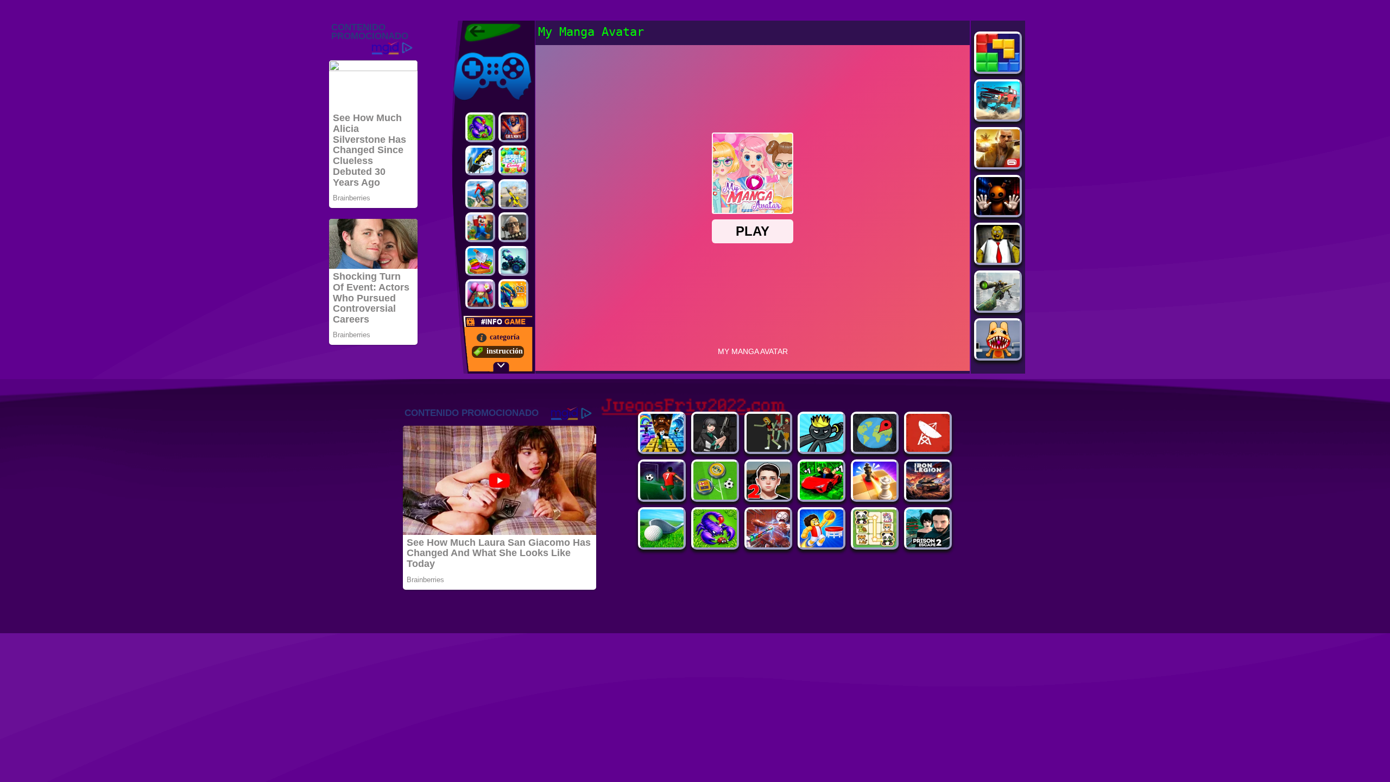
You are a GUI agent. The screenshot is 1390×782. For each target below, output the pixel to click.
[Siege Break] (662, 496)
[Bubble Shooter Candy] (513, 160)
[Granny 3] (513, 127)
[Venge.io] (480, 294)
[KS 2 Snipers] (998, 307)
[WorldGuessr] (874, 448)
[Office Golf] (662, 544)
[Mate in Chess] (874, 496)
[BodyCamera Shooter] (715, 544)
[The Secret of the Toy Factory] (998, 212)
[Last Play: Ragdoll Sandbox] (513, 227)
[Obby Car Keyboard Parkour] (821, 496)
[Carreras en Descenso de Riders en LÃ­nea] (480, 194)
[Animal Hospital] (998, 355)
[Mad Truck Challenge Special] (513, 261)
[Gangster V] (998, 164)
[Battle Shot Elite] (480, 127)
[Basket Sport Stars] (821, 544)
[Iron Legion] (928, 496)
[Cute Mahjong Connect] (874, 544)
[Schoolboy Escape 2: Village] (768, 496)
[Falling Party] (480, 227)
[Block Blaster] (998, 68)
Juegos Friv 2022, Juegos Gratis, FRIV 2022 (485, 32)
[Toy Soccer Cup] (715, 496)
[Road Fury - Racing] (998, 116)
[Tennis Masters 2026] (715, 448)
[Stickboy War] (821, 448)
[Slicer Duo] (480, 261)
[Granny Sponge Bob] (998, 259)
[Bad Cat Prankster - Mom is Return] (928, 544)
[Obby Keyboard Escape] (662, 448)
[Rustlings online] (928, 448)
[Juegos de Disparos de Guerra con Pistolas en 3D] (513, 194)
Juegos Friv (470, 50)
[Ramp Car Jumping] (480, 160)
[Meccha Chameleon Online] (768, 544)
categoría (505, 337)
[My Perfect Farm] (768, 448)
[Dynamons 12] (513, 294)
